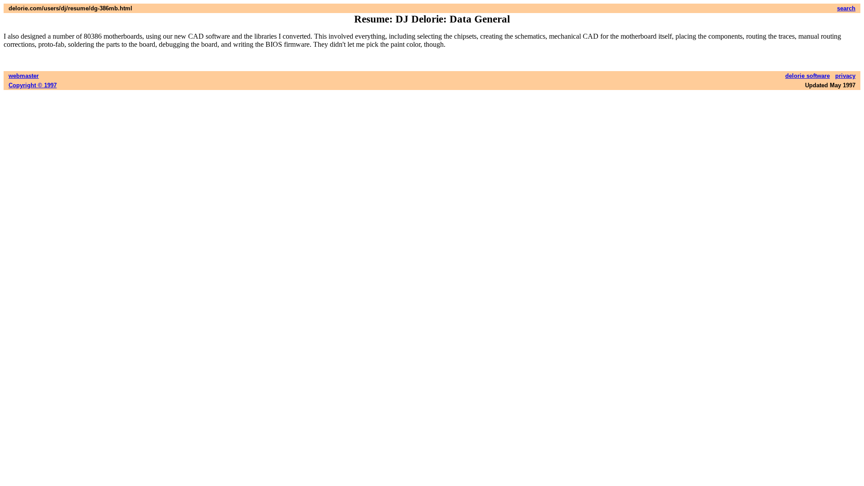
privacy (845, 75)
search (846, 8)
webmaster (24, 75)
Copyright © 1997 (33, 85)
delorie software (807, 75)
